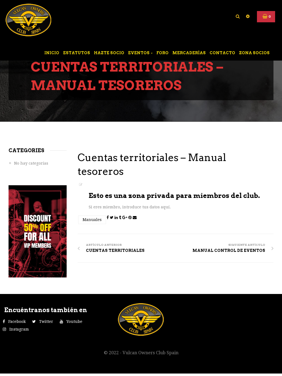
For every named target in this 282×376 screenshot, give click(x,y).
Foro (162, 53)
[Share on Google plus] (125, 217)
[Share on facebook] (108, 217)
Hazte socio (109, 53)
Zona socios (254, 53)
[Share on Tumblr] (120, 217)
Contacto (222, 53)
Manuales (92, 219)
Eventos (139, 53)
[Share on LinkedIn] (117, 217)
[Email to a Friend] (135, 217)
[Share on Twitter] (112, 217)
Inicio (51, 53)
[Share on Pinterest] (130, 217)
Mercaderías (189, 53)
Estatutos (76, 53)
